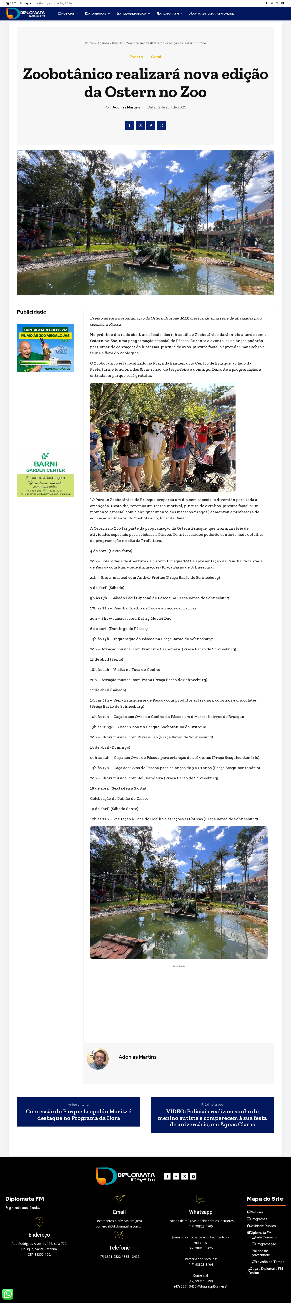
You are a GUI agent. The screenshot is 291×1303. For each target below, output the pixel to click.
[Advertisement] (51, 410)
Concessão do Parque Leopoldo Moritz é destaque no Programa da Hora (78, 1114)
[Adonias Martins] (100, 1059)
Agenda (103, 43)
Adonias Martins (126, 107)
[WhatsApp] (161, 125)
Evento (117, 43)
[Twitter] (277, 3)
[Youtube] (283, 3)
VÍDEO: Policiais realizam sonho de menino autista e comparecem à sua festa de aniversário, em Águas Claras (212, 1118)
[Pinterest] (150, 125)
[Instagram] (272, 3)
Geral (156, 57)
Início (89, 43)
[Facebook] (266, 3)
